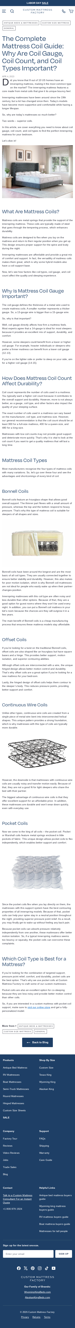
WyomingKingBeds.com (37, 1292)
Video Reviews (11, 1152)
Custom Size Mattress (55, 23)
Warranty (44, 1152)
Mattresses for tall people (53, 1231)
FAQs (42, 1138)
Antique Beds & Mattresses (21, 23)
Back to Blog (40, 1042)
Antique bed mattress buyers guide (55, 1197)
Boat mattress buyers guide (54, 1224)
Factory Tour (10, 1138)
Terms (47, 1317)
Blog (5, 1174)
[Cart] (70, 11)
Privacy (25, 1317)
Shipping (44, 1145)
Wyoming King (47, 1081)
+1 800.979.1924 (12, 1208)
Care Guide (45, 1160)
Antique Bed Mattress (15, 1067)
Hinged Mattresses (13, 1103)
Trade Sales (10, 1167)
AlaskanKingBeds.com (37, 1297)
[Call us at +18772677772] (64, 11)
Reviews (7, 1145)
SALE (45, 3)
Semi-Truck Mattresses (16, 1089)
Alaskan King (46, 1089)
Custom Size (46, 1067)
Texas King (45, 1074)
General (9, 28)
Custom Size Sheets (14, 1110)
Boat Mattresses (12, 1081)
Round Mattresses (13, 1096)
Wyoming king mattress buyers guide (52, 1208)
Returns (36, 1317)
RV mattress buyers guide (53, 1216)
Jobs (5, 1160)
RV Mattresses (11, 1074)
